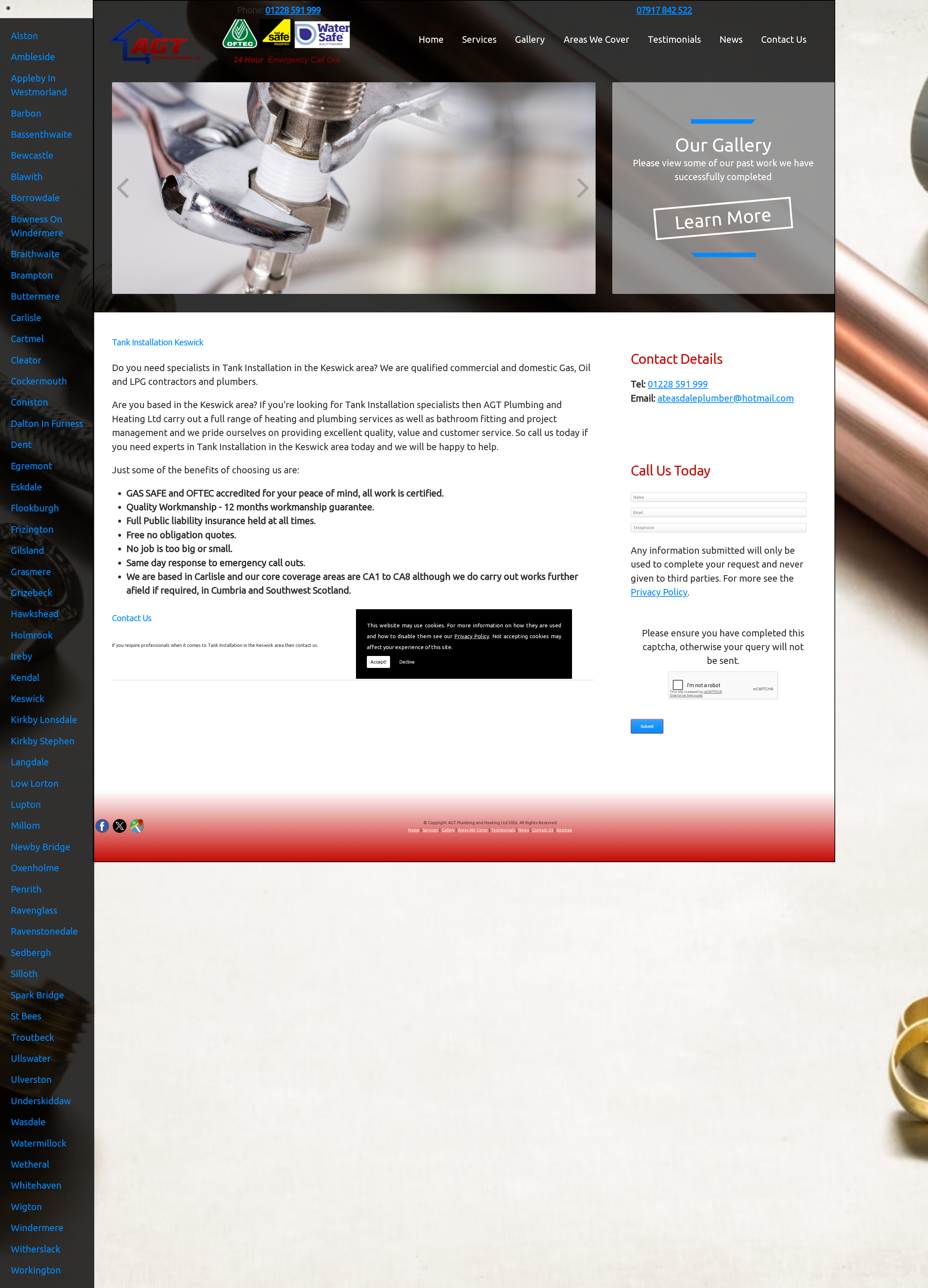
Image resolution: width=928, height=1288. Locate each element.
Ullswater (31, 1058)
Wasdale (28, 1122)
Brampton (32, 275)
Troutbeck (32, 1037)
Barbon (26, 113)
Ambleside (33, 56)
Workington (36, 1270)
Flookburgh (35, 508)
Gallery (530, 39)
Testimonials (674, 39)
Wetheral (30, 1164)
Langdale (30, 762)
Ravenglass (34, 910)
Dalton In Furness (47, 423)
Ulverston (31, 1079)
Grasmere (31, 571)
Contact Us (784, 39)
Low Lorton (35, 783)
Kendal (25, 677)
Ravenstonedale (44, 931)
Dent (21, 444)
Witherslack (35, 1249)
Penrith (26, 889)
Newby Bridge (40, 847)
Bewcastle (32, 155)
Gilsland (27, 550)
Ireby (21, 656)
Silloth (24, 973)
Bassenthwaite (41, 134)
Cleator (26, 360)
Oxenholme (35, 868)
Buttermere (35, 296)
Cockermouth (39, 381)
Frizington (32, 529)
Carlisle (26, 317)
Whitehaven (36, 1185)
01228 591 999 (678, 384)
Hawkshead (35, 613)
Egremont (31, 466)
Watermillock (38, 1143)
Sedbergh (31, 952)
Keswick (27, 698)
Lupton (26, 804)
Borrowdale (35, 197)
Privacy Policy (471, 636)
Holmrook (32, 635)
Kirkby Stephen (43, 741)
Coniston (29, 402)
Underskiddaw (41, 1101)
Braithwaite (35, 254)
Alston (24, 35)
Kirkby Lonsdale (44, 719)
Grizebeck (31, 592)
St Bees (26, 1016)
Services (479, 39)
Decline (407, 661)
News (731, 39)
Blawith (27, 176)
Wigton (26, 1206)
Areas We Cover (596, 39)
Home (431, 39)
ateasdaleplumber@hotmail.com (726, 398)
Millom (25, 825)
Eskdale (26, 487)
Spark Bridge (37, 995)
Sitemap (564, 830)
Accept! (378, 661)
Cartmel (27, 338)
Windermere (37, 1227)
